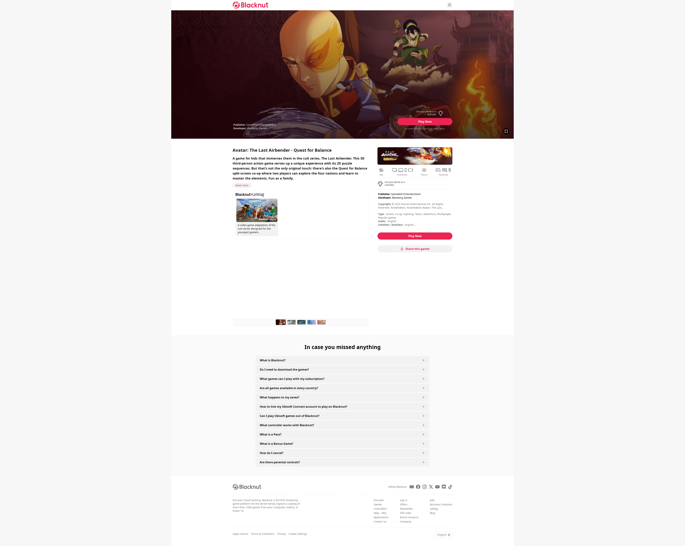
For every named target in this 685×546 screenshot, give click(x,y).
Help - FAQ (380, 513)
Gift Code (405, 513)
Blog (432, 513)
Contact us (380, 521)
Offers (403, 504)
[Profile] (449, 5)
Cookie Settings (298, 533)
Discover (379, 500)
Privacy (281, 533)
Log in (403, 500)
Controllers (380, 508)
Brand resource (409, 517)
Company (405, 521)
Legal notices (240, 533)
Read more (241, 185)
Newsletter (406, 508)
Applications (381, 517)
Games (378, 504)
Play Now (425, 122)
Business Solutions (441, 504)
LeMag (434, 508)
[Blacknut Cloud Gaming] (250, 5)
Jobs (432, 500)
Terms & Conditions (263, 533)
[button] (424, 113)
